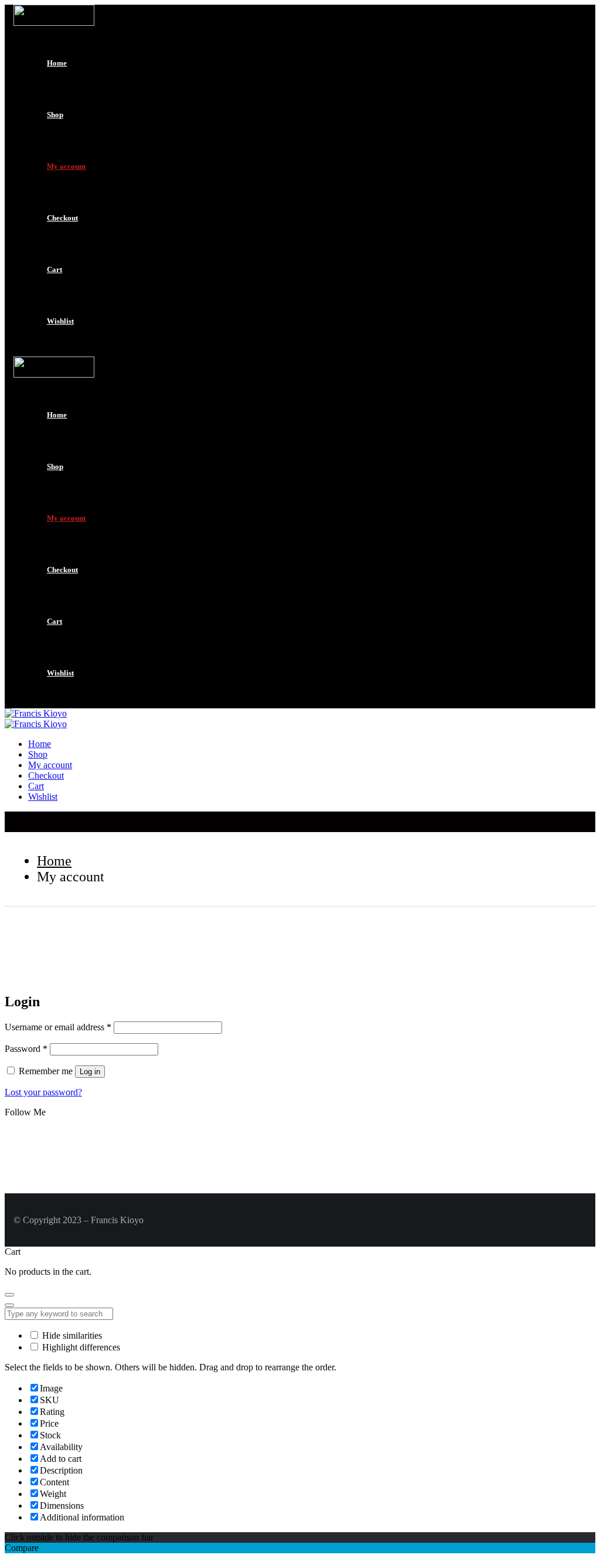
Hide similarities (71, 1335)
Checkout (62, 217)
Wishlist (60, 321)
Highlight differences (80, 1347)
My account (66, 166)
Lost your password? (43, 1092)
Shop (55, 114)
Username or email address (58, 1027)
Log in (90, 1071)
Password (26, 1049)
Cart (54, 269)
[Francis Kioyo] (36, 713)
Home (57, 63)
